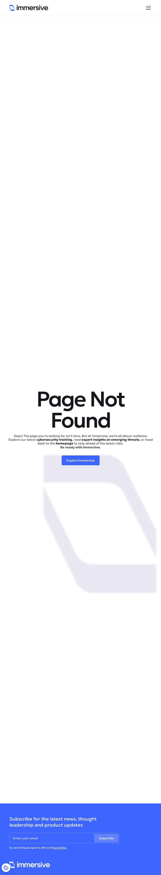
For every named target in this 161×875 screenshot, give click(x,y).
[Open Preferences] (6, 867)
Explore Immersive (81, 460)
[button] (148, 8)
